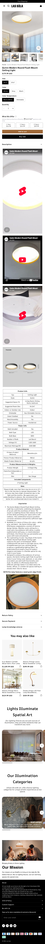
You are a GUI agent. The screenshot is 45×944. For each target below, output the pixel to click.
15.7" (5, 82)
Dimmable (20, 100)
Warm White (8, 100)
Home (4, 65)
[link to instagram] (11, 927)
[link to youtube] (14, 927)
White (5, 91)
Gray (13, 91)
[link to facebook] (3, 927)
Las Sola (8, 941)
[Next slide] (42, 745)
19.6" (13, 82)
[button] (4, 6)
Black (21, 91)
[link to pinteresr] (7, 927)
